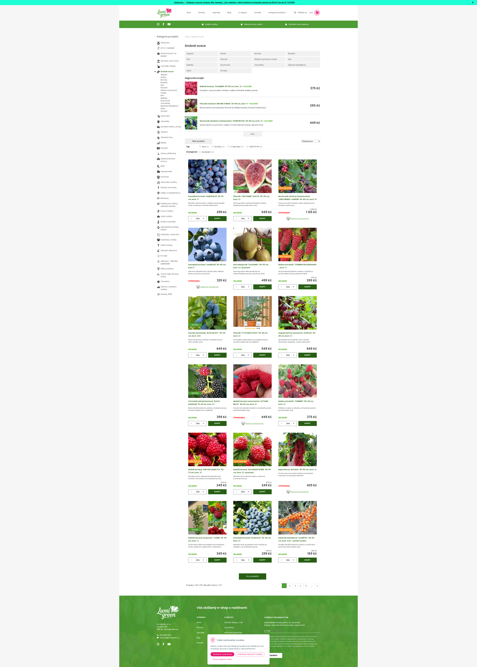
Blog (198, 637)
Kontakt (200, 643)
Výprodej (216, 12)
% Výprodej (236, 146)
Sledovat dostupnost (299, 218)
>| (317, 586)
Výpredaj (200, 632)
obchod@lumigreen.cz (169, 637)
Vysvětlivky (229, 627)
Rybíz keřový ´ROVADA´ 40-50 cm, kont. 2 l (297, 469)
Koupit (217, 218)
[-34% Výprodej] (252, 453)
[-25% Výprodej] (297, 180)
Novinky (201, 12)
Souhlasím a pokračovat (222, 654)
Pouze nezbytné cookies (222, 659)
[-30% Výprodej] (252, 521)
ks (198, 218)
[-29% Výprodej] (297, 248)
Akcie (199, 622)
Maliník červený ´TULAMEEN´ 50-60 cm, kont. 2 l (221, 86)
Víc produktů (252, 576)
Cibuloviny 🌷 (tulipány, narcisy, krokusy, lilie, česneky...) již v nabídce (205, 2)
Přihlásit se (302, 12)
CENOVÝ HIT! (255, 146)
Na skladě (208, 152)
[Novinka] (252, 180)
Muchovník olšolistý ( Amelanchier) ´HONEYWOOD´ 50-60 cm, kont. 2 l (231, 121)
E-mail (267, 631)
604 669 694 (165, 635)
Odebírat (273, 655)
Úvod (187, 37)
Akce (189, 12)
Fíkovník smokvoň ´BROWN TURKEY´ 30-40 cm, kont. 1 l (224, 103)
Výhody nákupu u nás (233, 622)
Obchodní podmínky (233, 632)
